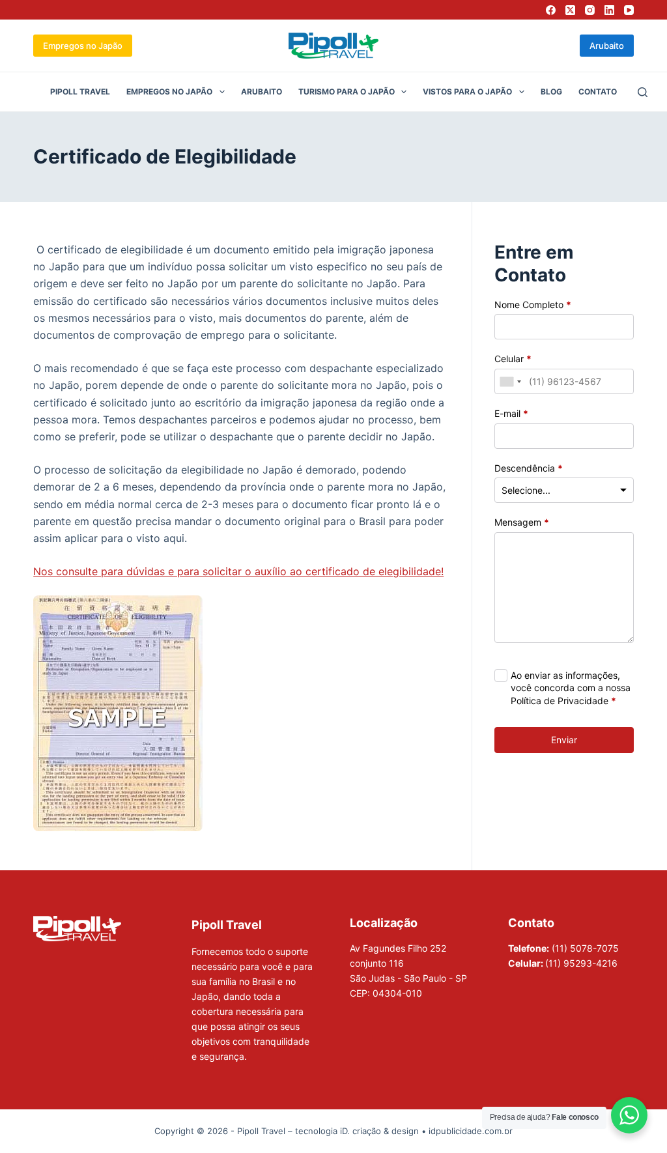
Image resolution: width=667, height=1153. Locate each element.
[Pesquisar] (642, 92)
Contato (597, 91)
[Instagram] (590, 10)
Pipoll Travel (80, 91)
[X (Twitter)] (570, 10)
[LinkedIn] (609, 10)
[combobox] (510, 381)
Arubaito (606, 45)
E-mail (511, 413)
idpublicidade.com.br (471, 1131)
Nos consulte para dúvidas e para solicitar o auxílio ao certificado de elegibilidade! (238, 571)
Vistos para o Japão (467, 91)
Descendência (528, 468)
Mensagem (521, 522)
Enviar (564, 739)
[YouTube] (629, 10)
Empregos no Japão (82, 45)
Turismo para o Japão (346, 91)
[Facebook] (551, 10)
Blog (551, 91)
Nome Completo (532, 304)
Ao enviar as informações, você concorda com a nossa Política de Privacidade (571, 688)
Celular (513, 358)
